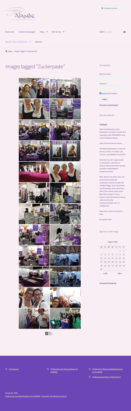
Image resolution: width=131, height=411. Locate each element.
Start (10, 51)
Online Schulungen (27, 32)
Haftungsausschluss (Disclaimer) (106, 377)
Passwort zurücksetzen (109, 105)
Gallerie (38, 41)
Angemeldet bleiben (109, 93)
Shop (42, 32)
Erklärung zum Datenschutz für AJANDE (22, 396)
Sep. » (120, 273)
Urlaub (103, 124)
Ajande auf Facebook (108, 283)
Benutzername (105, 74)
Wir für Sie (56, 32)
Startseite (9, 32)
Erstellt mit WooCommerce (54, 396)
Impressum (14, 369)
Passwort (103, 83)
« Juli (105, 273)
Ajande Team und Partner (16, 41)
